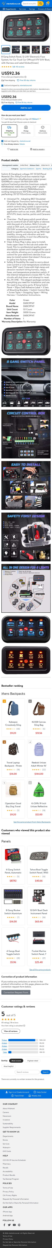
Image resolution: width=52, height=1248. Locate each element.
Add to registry (39, 149)
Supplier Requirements (12, 1127)
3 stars (4, 1046)
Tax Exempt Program (11, 1179)
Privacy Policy (8, 1191)
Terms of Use (8, 1187)
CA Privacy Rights (10, 1195)
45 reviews (20, 67)
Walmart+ (7, 1147)
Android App (8, 1215)
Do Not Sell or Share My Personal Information (20, 1203)
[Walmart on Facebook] (4, 1225)
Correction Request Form (16, 992)
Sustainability (8, 1123)
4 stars (4, 1043)
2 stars (4, 1049)
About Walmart (9, 1108)
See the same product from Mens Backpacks (32, 822)
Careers (6, 1112)
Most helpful (8, 1066)
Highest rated (32, 1060)
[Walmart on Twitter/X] (9, 1225)
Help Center (42, 1092)
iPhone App (7, 1211)
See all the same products (40, 969)
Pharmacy (7, 1164)
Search (45, 1072)
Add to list (14, 149)
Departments (11, 9)
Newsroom (7, 1116)
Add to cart (26, 107)
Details (22, 144)
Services (22, 9)
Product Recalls (9, 1175)
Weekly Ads (36, 1095)
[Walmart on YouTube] (14, 1225)
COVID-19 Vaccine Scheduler (14, 1160)
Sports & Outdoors (27, 168)
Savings (32, 9)
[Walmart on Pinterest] (19, 1225)
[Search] (41, 3)
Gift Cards (7, 1151)
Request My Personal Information (16, 1199)
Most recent (16, 1060)
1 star (5, 1052)
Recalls (5, 1167)
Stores (5, 1140)
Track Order (19, 1095)
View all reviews (10, 1031)
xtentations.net (26, 85)
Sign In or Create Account (19, 1092)
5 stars (4, 1040)
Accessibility (8, 1171)
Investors (6, 1119)
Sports (38, 168)
